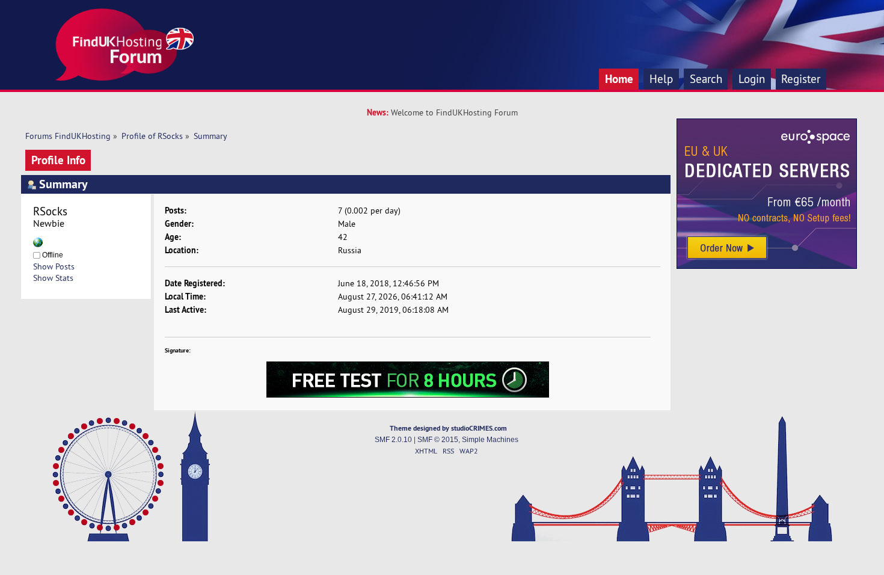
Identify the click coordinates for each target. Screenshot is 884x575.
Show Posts (54, 266)
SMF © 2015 (437, 439)
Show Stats (53, 277)
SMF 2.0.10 (393, 439)
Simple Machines (490, 439)
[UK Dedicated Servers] (767, 265)
